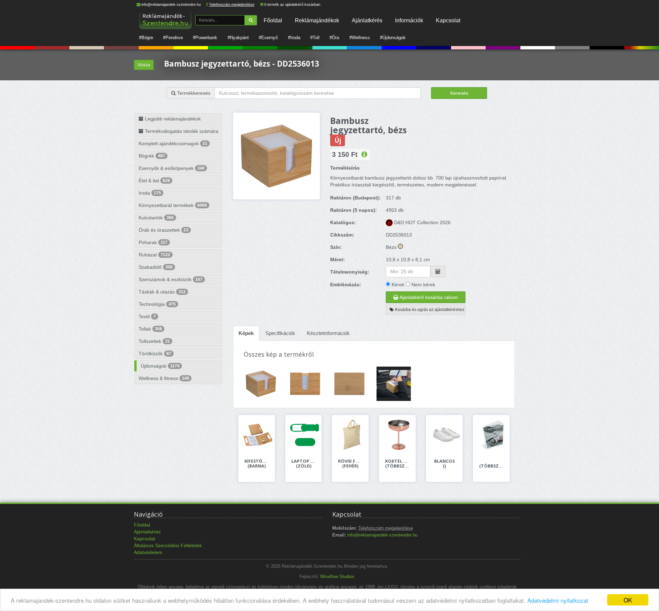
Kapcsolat (448, 20)
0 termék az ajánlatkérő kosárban (292, 4)
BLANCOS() (444, 464)
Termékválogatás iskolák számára (180, 131)
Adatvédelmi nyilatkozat (557, 600)
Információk (409, 20)
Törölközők (155, 353)
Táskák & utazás (162, 292)
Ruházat (154, 254)
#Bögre (146, 37)
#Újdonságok (393, 37)
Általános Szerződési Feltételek (168, 545)
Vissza (144, 64)
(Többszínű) (491, 466)
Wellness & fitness (164, 378)
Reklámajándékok (317, 20)
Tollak (150, 329)
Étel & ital (154, 180)
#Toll (315, 37)
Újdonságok (160, 366)
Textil (147, 316)
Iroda (150, 193)
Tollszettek (154, 341)
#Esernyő (268, 37)
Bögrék (152, 156)
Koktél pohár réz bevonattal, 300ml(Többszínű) (397, 464)
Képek (246, 333)
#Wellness (359, 37)
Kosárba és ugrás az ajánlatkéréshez (429, 309)
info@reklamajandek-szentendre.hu (171, 4)
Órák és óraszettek (163, 230)
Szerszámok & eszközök (171, 279)
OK (628, 600)
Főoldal (273, 20)
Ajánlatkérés (367, 20)
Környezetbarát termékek (173, 205)
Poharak (153, 242)
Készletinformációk (328, 333)
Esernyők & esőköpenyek (172, 168)
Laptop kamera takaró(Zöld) (303, 464)
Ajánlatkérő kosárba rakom (428, 297)
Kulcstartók (156, 217)
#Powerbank (205, 37)
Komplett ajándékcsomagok (173, 143)
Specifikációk (280, 333)
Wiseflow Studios (337, 576)
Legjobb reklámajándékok (172, 119)
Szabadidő (156, 267)
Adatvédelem (148, 552)
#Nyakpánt (238, 37)
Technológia (157, 304)
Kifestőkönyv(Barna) (256, 464)
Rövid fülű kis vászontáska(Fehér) (350, 464)
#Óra (334, 37)
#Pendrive (173, 37)
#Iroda (294, 37)
